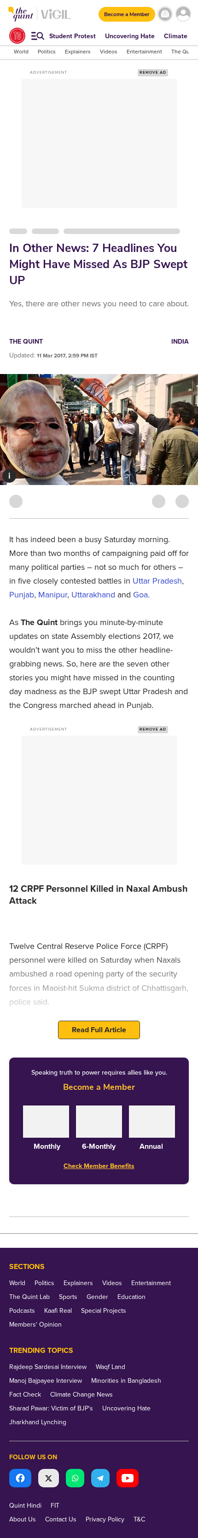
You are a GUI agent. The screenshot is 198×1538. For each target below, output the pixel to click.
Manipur (52, 595)
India (180, 341)
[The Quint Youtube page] (127, 1479)
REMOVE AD (153, 72)
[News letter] (165, 14)
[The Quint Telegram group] (100, 1479)
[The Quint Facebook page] (20, 1479)
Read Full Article (99, 1030)
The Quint (26, 341)
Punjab (21, 595)
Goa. (141, 595)
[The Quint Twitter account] (48, 1479)
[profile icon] (183, 14)
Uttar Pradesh (157, 581)
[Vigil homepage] (56, 18)
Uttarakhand (93, 595)
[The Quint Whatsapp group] (75, 1479)
